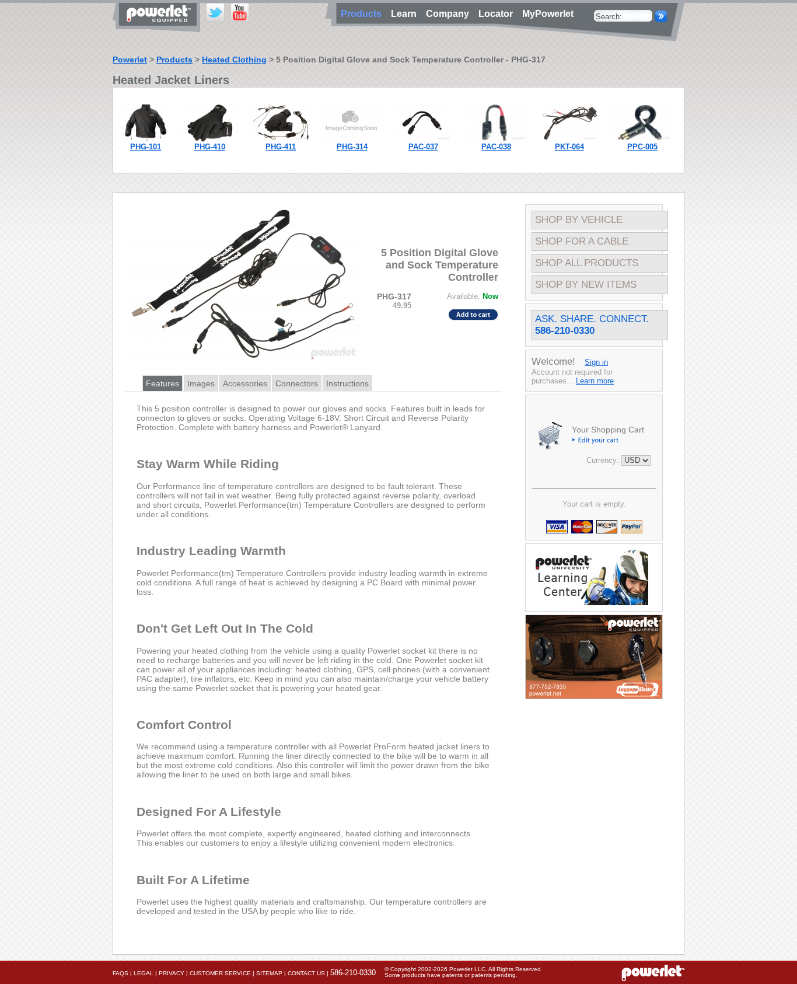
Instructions (347, 383)
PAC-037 (423, 146)
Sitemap (269, 973)
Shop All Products (586, 262)
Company (450, 14)
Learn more (595, 380)
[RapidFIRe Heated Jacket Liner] (145, 139)
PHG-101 (145, 146)
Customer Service (220, 973)
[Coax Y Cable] (423, 139)
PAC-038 (496, 146)
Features (162, 383)
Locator (498, 14)
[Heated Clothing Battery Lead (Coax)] (569, 139)
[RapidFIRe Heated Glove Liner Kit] (280, 139)
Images (201, 383)
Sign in (596, 362)
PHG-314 (352, 146)
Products (174, 59)
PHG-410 (209, 146)
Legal (143, 973)
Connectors (296, 383)
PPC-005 (642, 146)
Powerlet (130, 59)
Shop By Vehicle (579, 219)
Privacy (171, 973)
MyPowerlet (548, 14)
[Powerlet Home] (652, 972)
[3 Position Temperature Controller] (352, 139)
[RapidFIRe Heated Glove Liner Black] (209, 139)
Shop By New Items (586, 284)
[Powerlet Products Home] (159, 28)
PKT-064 (569, 146)
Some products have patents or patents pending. (451, 975)
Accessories (245, 383)
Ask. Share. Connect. (592, 324)
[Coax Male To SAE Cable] (496, 139)
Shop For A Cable (581, 241)
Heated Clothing (234, 59)
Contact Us (306, 973)
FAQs (120, 973)
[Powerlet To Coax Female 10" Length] (642, 139)
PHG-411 (280, 146)
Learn (406, 14)
